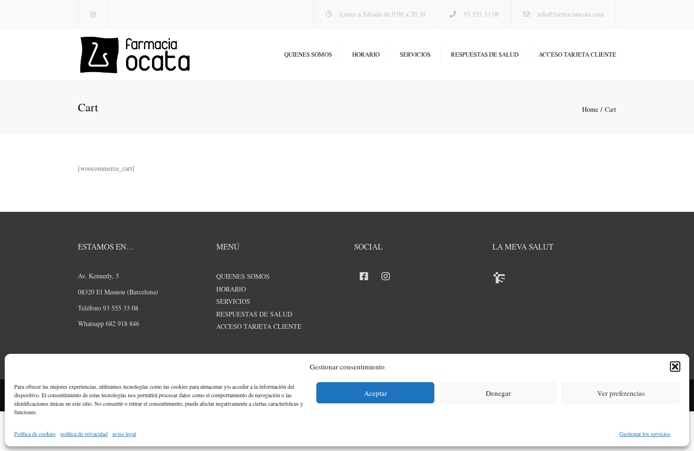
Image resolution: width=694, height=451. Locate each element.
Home (590, 109)
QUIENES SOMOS (308, 54)
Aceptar (375, 393)
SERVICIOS (415, 54)
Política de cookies (35, 433)
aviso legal (124, 433)
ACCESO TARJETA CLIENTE (577, 54)
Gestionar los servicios (644, 433)
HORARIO (366, 54)
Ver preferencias (621, 393)
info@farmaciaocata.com (570, 13)
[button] (675, 366)
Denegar (498, 393)
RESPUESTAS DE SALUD (484, 54)
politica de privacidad (84, 433)
